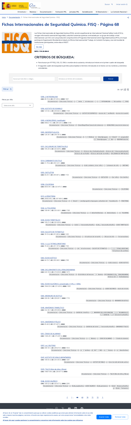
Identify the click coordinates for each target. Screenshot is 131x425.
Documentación (46, 12)
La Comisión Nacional (118, 12)
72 (97, 397)
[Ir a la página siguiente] (102, 397)
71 (92, 397)
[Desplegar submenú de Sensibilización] (93, 12)
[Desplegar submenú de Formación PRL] (67, 12)
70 (87, 397)
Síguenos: (49, 409)
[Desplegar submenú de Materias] (37, 12)
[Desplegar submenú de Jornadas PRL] (79, 12)
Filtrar (6, 89)
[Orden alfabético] (124, 89)
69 (82, 397)
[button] (128, 17)
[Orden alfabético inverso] (127, 89)
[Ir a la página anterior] (67, 397)
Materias (33, 12)
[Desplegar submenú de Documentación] (53, 12)
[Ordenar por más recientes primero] (118, 89)
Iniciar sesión (121, 4)
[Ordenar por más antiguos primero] (121, 89)
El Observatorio (101, 12)
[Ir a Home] (21, 6)
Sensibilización (87, 12)
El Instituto (22, 12)
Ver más (39, 47)
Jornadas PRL (74, 12)
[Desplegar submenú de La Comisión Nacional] (127, 12)
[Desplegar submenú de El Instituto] (27, 12)
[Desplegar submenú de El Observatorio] (108, 12)
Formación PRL (60, 12)
